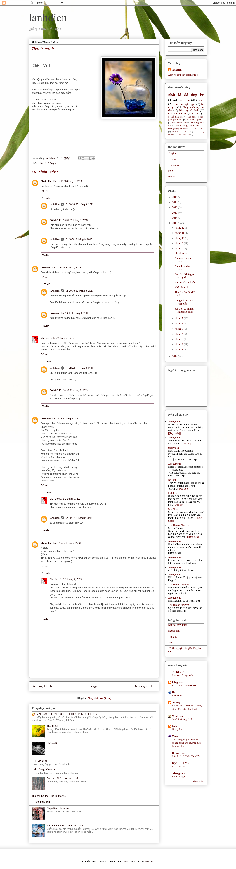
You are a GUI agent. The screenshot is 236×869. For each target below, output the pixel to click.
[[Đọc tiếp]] (174, 433)
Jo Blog (176, 702)
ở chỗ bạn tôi (175, 116)
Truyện (172, 153)
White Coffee (179, 716)
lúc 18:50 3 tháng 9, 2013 (68, 579)
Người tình (174, 630)
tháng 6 (179, 323)
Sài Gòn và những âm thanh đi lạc (65, 825)
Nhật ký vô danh (189, 110)
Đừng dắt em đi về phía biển (184, 302)
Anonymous (174, 421)
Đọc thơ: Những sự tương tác (63, 778)
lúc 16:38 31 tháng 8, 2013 (73, 390)
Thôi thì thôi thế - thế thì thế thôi (49, 795)
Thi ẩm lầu (174, 165)
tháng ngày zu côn (177, 128)
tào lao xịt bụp (184, 104)
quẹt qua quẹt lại (195, 119)
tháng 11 (180, 232)
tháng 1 (179, 349)
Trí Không (178, 672)
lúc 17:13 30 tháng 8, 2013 (67, 181)
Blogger (149, 861)
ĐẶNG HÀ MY (180, 763)
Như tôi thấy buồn (177, 624)
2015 (175, 212)
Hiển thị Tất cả (198, 781)
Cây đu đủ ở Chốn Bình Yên (186, 756)
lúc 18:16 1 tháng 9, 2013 (65, 418)
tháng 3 (179, 339)
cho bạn (191, 116)
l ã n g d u (177, 729)
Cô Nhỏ (54, 220)
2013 (175, 223)
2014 (175, 218)
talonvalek (173, 447)
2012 (175, 356)
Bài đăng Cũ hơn (145, 686)
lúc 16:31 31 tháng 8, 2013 (73, 220)
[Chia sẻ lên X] (86, 158)
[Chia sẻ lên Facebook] (90, 158)
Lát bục (196, 113)
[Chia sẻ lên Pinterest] (93, 158)
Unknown (46, 267)
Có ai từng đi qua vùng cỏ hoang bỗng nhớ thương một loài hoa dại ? (186, 742)
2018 (175, 197)
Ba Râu (172, 479)
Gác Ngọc (173, 509)
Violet (175, 736)
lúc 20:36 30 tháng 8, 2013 (79, 204)
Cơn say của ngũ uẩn (182, 675)
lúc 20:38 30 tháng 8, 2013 (79, 290)
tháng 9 (179, 243)
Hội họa (172, 176)
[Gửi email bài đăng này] (79, 158)
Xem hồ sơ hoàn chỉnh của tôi (183, 74)
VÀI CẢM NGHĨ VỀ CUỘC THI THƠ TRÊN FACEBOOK (67, 714)
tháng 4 (179, 334)
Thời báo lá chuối (180, 132)
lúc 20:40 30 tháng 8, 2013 (79, 368)
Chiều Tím (46, 181)
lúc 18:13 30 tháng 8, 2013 (60, 338)
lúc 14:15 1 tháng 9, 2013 (74, 313)
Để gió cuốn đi (180, 753)
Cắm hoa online (197, 129)
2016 (175, 207)
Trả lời (44, 190)
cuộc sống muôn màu (188, 125)
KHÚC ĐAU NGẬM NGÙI (185, 685)
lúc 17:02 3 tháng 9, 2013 (67, 543)
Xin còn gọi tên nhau (44, 769)
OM (42, 338)
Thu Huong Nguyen (178, 525)
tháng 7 (179, 318)
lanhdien (48, 17)
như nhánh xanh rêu (185, 282)
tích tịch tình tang (177, 113)
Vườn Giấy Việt (183, 135)
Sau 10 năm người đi (182, 719)
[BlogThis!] (83, 158)
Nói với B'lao (40, 760)
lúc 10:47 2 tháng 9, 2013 (78, 517)
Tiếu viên (173, 159)
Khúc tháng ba (179, 776)
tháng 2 (179, 344)
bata (174, 726)
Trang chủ (94, 686)
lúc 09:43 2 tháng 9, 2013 (68, 498)
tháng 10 (180, 238)
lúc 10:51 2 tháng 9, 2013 (78, 239)
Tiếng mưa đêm (42, 801)
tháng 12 (180, 227)
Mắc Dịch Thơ (179, 122)
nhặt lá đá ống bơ (48, 163)
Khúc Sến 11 (181, 287)
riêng (200, 100)
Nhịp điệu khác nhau (58, 808)
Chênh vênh (181, 253)
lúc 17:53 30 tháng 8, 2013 (66, 267)
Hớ (174, 692)
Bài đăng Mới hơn (43, 686)
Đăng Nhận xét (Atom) (99, 698)
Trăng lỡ (172, 636)
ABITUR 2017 (179, 766)
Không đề (52, 743)
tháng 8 (179, 248)
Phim (171, 171)
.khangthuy (178, 773)
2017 (175, 202)
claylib (125, 861)
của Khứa (184, 100)
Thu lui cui (52, 726)
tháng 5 (179, 328)
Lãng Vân (177, 682)
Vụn (170, 642)
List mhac (177, 695)
